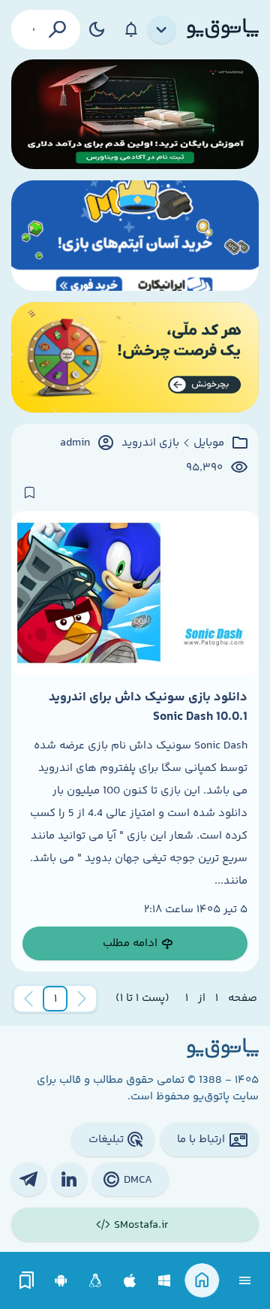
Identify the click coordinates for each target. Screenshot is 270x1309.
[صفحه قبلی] (82, 998)
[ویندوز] (164, 1280)
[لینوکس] (95, 1280)
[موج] (135, 114)
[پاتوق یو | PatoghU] (223, 29)
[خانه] (202, 1280)
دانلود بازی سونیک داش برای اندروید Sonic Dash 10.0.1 (148, 707)
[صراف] (135, 357)
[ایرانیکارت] (135, 235)
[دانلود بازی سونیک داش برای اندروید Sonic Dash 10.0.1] (135, 593)
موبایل (209, 443)
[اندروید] (61, 1280)
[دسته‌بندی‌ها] (162, 30)
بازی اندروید (150, 443)
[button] (55, 998)
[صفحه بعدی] (28, 998)
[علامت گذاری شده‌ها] (27, 1280)
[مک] (130, 1280)
